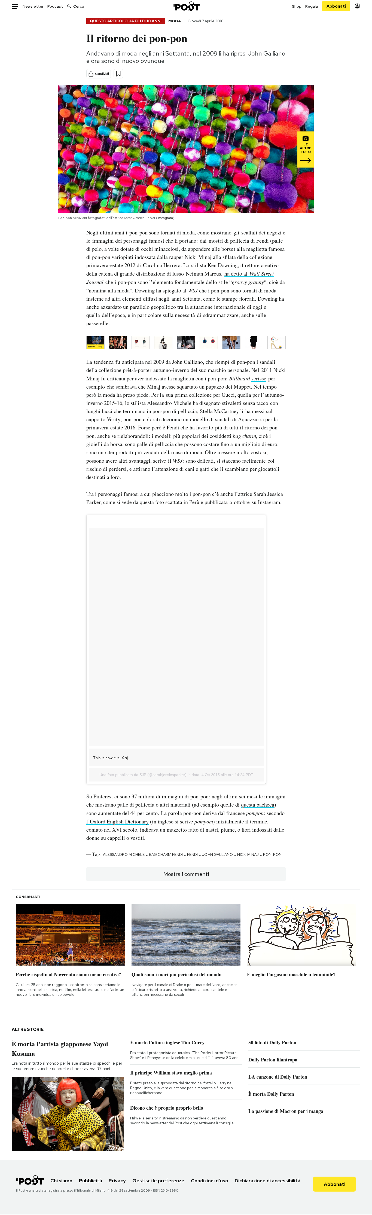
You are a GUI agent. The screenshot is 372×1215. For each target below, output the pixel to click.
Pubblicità (90, 1180)
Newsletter (33, 6)
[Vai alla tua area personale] (357, 6)
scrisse (258, 378)
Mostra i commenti (186, 874)
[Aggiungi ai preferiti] (118, 73)
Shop (296, 6)
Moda (174, 21)
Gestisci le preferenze (158, 1180)
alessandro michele (124, 854)
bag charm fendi (166, 854)
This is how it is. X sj (110, 758)
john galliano (217, 854)
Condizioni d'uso (209, 1180)
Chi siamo (61, 1180)
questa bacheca (257, 804)
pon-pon (272, 854)
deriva (210, 813)
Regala (311, 6)
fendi (192, 854)
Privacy (117, 1180)
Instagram (165, 218)
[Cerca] (69, 6)
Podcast (55, 6)
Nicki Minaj (248, 854)
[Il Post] (186, 6)
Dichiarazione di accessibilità (267, 1180)
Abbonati (336, 6)
